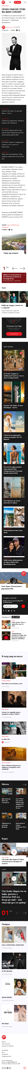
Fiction (9, 1063)
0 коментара (5, 30)
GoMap (18, 2)
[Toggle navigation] (24, 2)
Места (4, 1042)
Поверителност (6, 1056)
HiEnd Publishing (11, 1062)
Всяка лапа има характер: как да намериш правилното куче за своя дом (13, 156)
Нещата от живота (7, 1046)
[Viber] (19, 30)
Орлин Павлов (11, 225)
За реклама (5, 1050)
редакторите (9, 27)
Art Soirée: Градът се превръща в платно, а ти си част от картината (12, 144)
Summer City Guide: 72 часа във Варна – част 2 (12, 111)
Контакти (5, 1054)
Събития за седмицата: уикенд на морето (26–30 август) (13, 121)
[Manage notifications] (24, 1068)
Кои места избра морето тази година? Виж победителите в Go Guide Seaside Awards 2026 (12, 132)
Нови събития (5, 5)
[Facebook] (17, 30)
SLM (19, 1063)
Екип (3, 1052)
